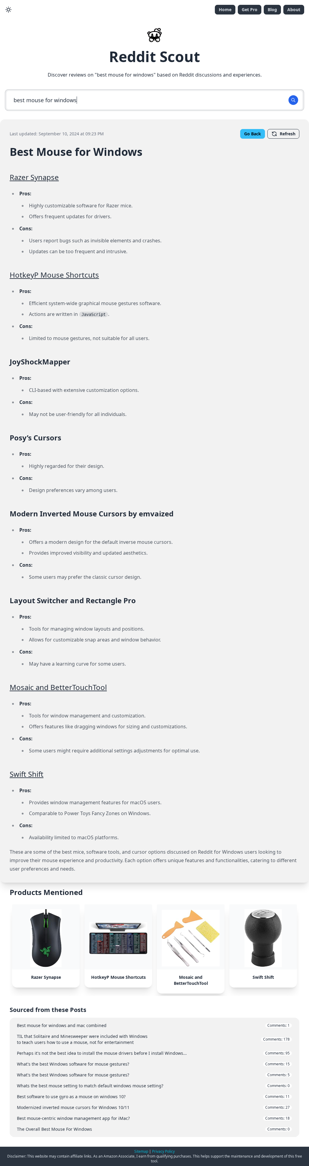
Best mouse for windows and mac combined (153, 1025)
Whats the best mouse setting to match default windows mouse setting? (153, 1086)
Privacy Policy (163, 1151)
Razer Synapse (34, 177)
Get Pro (249, 9)
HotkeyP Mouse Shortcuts (54, 275)
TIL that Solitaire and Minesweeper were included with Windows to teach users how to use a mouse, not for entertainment (153, 1039)
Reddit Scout (154, 56)
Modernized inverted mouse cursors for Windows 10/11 (153, 1107)
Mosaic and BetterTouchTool (58, 687)
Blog (272, 9)
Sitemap (141, 1151)
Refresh (287, 134)
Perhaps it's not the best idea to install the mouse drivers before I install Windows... (153, 1053)
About (293, 9)
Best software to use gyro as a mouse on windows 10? (153, 1096)
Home (225, 9)
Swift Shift (26, 774)
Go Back (252, 134)
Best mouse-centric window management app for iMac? (153, 1118)
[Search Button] (293, 100)
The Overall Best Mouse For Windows (153, 1129)
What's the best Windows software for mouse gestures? (153, 1064)
